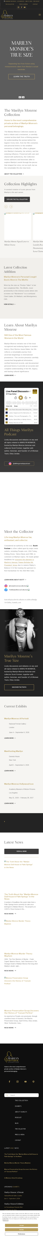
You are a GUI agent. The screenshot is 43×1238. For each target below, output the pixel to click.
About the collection (13, 174)
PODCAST (18, 1117)
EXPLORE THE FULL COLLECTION (17, 199)
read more (9, 913)
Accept (22, 1225)
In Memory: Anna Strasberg (13, 1178)
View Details (9, 304)
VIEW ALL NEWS (21, 851)
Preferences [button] (5, 1220)
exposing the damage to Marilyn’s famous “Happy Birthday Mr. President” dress (19, 562)
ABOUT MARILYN (21, 1112)
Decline (21, 1229)
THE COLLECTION (21, 1100)
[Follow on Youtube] (24, 7)
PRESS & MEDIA (23, 4)
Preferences (21, 1234)
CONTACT (35, 4)
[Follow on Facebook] (21, 7)
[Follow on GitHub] (34, 1083)
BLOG (16, 1123)
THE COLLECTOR (9, 4)
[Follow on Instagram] (18, 7)
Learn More (9, 375)
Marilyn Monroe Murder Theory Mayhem (17, 1163)
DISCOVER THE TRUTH (19, 687)
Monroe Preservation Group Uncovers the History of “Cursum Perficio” (21, 1011)
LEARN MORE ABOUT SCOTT (14, 580)
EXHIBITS (18, 1106)
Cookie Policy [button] (5, 1218)
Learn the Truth (22, 76)
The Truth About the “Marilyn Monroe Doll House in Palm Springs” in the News (21, 896)
